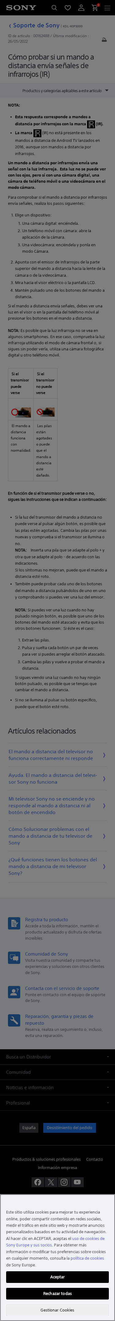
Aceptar (57, 1277)
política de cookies (87, 1258)
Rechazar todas (57, 1293)
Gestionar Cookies (57, 1310)
